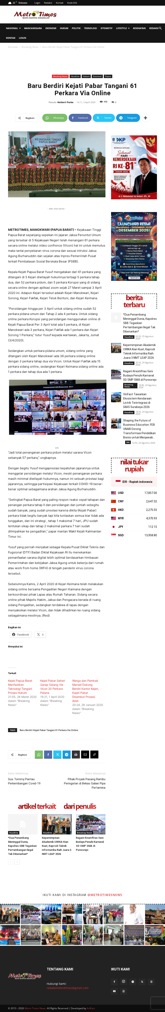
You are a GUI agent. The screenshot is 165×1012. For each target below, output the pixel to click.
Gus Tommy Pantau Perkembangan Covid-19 (24, 781)
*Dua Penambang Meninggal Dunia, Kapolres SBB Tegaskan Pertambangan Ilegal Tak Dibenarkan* (22, 845)
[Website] (151, 982)
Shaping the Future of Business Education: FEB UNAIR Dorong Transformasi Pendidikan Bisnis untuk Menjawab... (139, 429)
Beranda (13, 47)
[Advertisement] (110, 14)
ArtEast (91, 1008)
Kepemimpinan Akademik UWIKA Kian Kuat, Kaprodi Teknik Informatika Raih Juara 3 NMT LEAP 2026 (56, 845)
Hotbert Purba (65, 102)
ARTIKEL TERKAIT (37, 806)
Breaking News (30, 47)
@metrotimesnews (105, 895)
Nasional (12, 28)
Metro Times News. (35, 1008)
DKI (128, 442)
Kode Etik (72, 2)
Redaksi (48, 2)
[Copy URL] (94, 755)
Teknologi (90, 28)
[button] (160, 28)
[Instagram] (123, 981)
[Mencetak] (76, 755)
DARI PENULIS (80, 806)
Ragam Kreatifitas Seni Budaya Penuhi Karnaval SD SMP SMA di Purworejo (140, 375)
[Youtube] (114, 991)
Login (37, 2)
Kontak (59, 2)
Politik (76, 28)
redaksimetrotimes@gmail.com (68, 988)
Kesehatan (139, 28)
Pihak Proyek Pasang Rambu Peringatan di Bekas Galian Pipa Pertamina (84, 783)
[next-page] (17, 862)
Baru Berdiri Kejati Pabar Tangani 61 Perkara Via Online (49, 730)
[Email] (85, 755)
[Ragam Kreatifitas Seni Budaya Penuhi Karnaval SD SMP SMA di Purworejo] (90, 824)
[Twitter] (57, 755)
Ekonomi (50, 28)
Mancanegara (33, 28)
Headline (75, 76)
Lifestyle (121, 28)
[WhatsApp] (39, 755)
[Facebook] (48, 755)
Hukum (64, 28)
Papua (108, 76)
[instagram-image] (10, 914)
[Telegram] (67, 755)
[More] (145, 118)
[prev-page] (10, 862)
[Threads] (123, 991)
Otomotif (106, 28)
